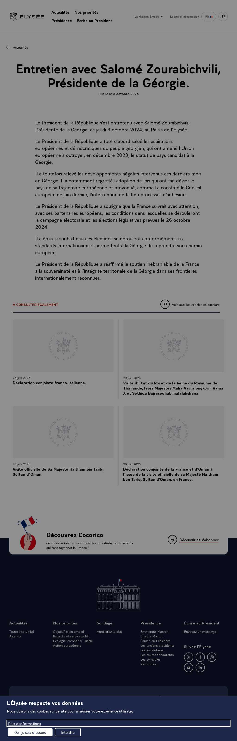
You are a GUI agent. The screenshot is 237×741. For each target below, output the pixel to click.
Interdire (68, 732)
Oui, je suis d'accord (30, 732)
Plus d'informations (24, 723)
